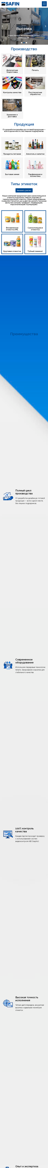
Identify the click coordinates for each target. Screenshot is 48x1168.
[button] (2, 26)
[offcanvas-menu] (44, 3)
